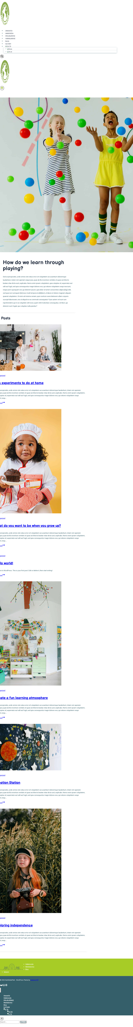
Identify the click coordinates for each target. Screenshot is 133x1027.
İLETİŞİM (8, 43)
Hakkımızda (9, 33)
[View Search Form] (2, 56)
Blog (7, 41)
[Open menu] (2, 88)
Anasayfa (8, 30)
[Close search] (2, 1018)
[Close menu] (0, 990)
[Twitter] (1, 985)
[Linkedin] (6, 985)
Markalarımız (10, 38)
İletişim (6, 972)
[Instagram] (3, 985)
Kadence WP (34, 980)
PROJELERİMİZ (10, 36)
